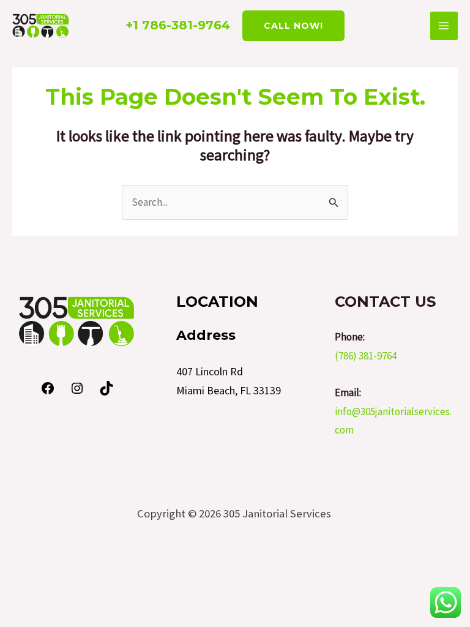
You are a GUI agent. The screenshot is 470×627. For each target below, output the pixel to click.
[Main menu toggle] (444, 26)
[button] (293, 25)
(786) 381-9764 (366, 355)
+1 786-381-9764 (177, 25)
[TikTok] (106, 392)
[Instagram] (77, 392)
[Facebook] (47, 392)
